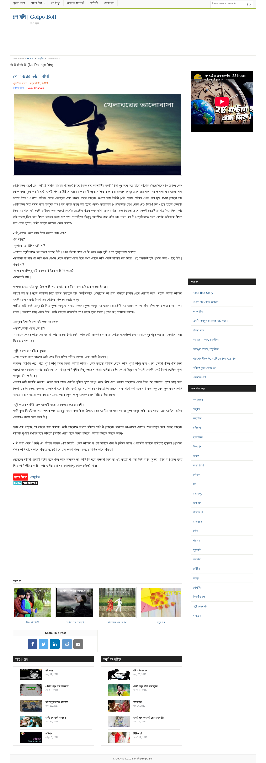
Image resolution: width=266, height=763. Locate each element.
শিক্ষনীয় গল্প (199, 597)
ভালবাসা (197, 559)
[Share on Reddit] (67, 644)
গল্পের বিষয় (36, 3)
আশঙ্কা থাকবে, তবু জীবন (206, 339)
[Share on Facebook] (32, 644)
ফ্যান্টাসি (197, 550)
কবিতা (196, 456)
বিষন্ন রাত (198, 330)
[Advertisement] (133, 39)
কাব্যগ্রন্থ (198, 465)
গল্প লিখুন (55, 3)
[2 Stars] (15, 64)
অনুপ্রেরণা (198, 399)
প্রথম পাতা (19, 3)
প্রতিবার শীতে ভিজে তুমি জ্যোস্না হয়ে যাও (214, 358)
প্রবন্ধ (196, 540)
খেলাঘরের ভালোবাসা (31, 76)
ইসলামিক (198, 437)
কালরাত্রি (198, 311)
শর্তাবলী (94, 3)
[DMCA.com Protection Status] (25, 487)
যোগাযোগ (109, 3)
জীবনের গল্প (198, 512)
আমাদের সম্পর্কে (75, 3)
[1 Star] (11, 64)
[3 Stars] (18, 64)
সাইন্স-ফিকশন (200, 606)
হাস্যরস (197, 615)
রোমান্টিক (40, 58)
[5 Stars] (25, 64)
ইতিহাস (197, 428)
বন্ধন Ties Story (203, 292)
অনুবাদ (196, 409)
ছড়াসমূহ (197, 493)
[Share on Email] (78, 644)
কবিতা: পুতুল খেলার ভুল (204, 368)
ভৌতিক (196, 568)
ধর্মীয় (195, 531)
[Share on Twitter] (43, 644)
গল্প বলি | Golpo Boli (143, 758)
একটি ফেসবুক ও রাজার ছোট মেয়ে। (211, 320)
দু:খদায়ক (197, 521)
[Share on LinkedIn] (54, 644)
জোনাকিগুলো (199, 377)
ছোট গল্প (197, 503)
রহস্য (196, 578)
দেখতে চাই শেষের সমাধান (205, 302)
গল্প (194, 484)
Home (30, 58)
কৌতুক (196, 474)
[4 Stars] (21, 64)
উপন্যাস (197, 446)
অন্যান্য (197, 418)
